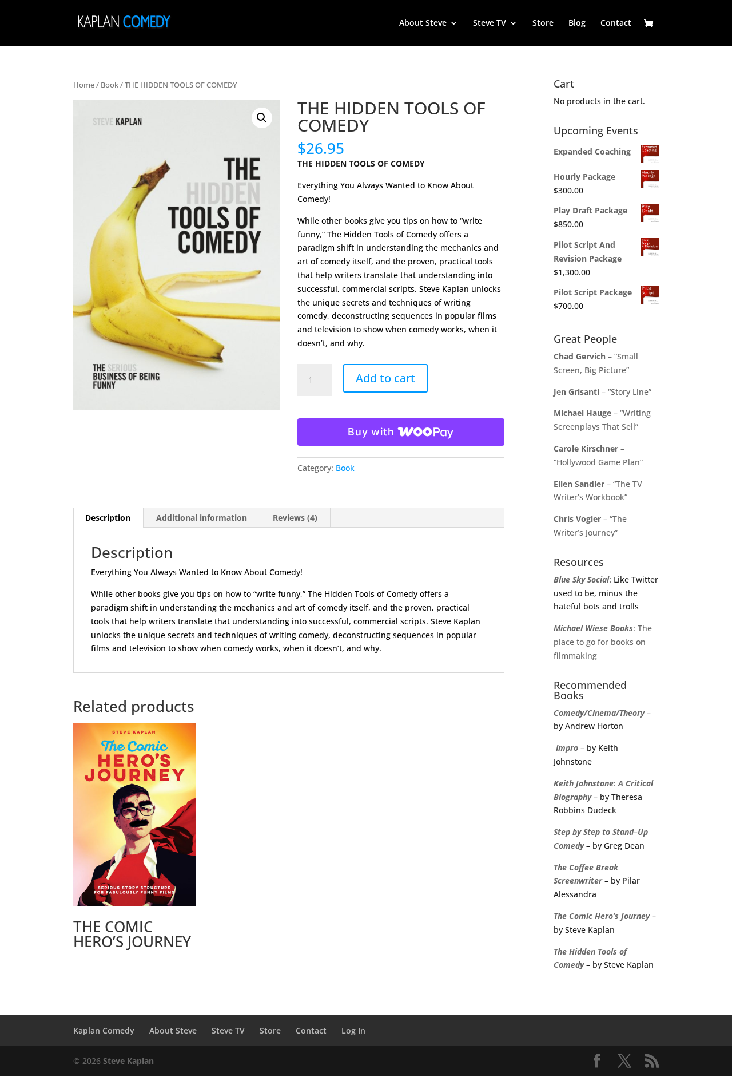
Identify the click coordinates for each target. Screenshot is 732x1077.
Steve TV (489, 23)
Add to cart (385, 378)
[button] (262, 118)
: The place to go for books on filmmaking (603, 642)
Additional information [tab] (201, 517)
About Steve (423, 23)
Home (83, 85)
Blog (577, 23)
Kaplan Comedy (103, 1030)
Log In (353, 1030)
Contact (615, 23)
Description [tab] (107, 517)
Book (109, 85)
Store (543, 23)
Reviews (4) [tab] (295, 517)
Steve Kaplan (128, 1060)
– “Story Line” (602, 391)
